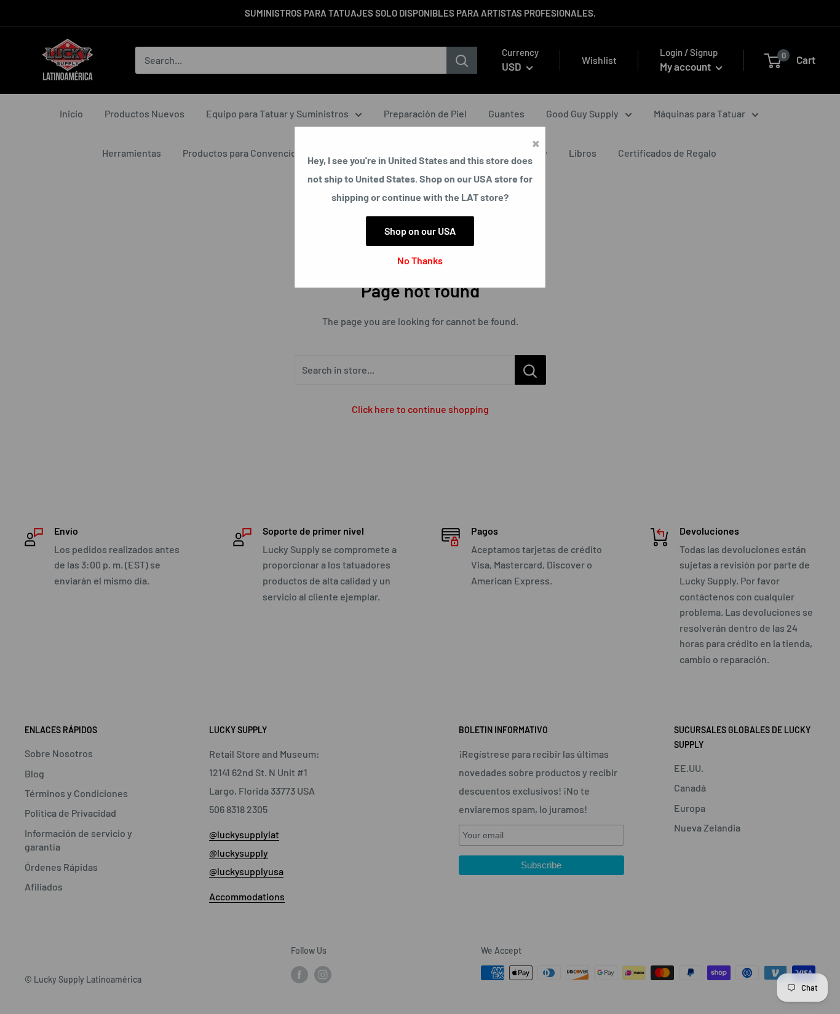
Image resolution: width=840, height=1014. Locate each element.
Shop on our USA (420, 231)
